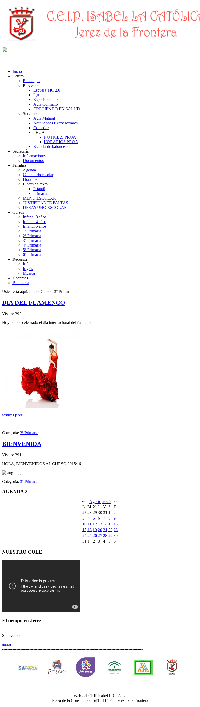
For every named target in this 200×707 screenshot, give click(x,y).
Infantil (39, 189)
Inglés (28, 268)
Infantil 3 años (34, 217)
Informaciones (34, 156)
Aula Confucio (45, 104)
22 (110, 530)
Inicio (17, 71)
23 (116, 530)
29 (110, 535)
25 (90, 535)
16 (116, 524)
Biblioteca (20, 282)
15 (110, 524)
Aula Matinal (44, 118)
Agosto (95, 501)
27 (100, 535)
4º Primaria (32, 245)
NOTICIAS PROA (60, 137)
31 (84, 541)
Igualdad (40, 95)
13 (100, 524)
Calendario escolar (38, 174)
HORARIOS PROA (61, 142)
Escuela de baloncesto (51, 146)
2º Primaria (32, 235)
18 (90, 530)
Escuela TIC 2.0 (46, 90)
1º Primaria (32, 231)
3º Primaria (32, 240)
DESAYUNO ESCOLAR (45, 207)
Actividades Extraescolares (55, 123)
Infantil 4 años (34, 221)
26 (95, 535)
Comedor (41, 127)
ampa (6, 644)
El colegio (31, 81)
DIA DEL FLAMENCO (33, 302)
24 (84, 535)
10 (84, 524)
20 (100, 530)
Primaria (40, 193)
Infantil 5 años (34, 226)
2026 (106, 501)
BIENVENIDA (21, 443)
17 (84, 530)
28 (105, 535)
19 (95, 530)
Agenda (29, 170)
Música (29, 273)
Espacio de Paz (45, 99)
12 (95, 524)
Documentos (33, 160)
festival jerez (12, 415)
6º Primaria (32, 254)
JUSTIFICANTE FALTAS (45, 203)
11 (89, 524)
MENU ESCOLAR (39, 198)
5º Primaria (32, 250)
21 (105, 530)
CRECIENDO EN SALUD (56, 109)
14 (105, 524)
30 (116, 535)
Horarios (30, 179)
